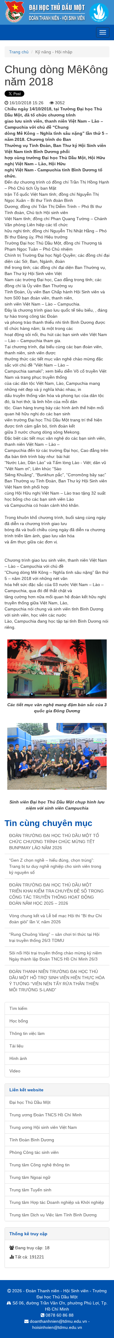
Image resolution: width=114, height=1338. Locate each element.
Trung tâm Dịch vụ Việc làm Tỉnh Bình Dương (53, 1214)
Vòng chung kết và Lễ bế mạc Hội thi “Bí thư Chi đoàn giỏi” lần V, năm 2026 (55, 918)
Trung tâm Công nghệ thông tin (39, 1164)
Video (14, 1070)
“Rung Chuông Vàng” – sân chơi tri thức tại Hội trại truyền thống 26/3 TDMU (54, 937)
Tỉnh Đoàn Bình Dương (31, 1139)
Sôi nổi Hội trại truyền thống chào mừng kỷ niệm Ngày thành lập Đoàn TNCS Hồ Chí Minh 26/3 (55, 955)
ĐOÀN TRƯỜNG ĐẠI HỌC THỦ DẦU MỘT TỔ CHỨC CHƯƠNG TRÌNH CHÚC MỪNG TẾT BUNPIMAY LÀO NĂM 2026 (54, 841)
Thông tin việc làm (27, 1033)
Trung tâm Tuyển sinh (30, 1189)
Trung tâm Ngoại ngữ (29, 1177)
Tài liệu (16, 1045)
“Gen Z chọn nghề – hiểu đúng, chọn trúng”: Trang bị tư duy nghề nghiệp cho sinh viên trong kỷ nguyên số (55, 866)
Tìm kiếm (18, 1008)
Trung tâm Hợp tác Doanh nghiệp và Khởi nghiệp (56, 1202)
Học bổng (18, 1020)
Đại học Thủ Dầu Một (29, 1102)
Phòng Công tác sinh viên (34, 1152)
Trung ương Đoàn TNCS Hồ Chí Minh (45, 1114)
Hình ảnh (18, 1058)
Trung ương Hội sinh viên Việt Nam (43, 1127)
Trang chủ (19, 51)
